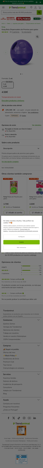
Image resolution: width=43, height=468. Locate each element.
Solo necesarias (21, 247)
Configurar (21, 236)
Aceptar (21, 242)
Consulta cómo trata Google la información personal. (23, 231)
